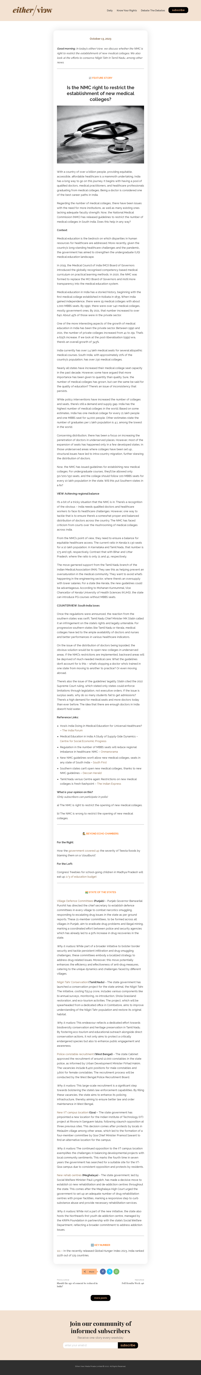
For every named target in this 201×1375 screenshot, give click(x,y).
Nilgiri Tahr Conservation (72, 982)
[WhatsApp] (116, 1272)
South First (100, 762)
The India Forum (72, 730)
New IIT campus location (72, 1112)
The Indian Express (109, 783)
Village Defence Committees (75, 900)
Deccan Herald (92, 773)
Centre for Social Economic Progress (83, 741)
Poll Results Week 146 (133, 1283)
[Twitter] (110, 1272)
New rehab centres (69, 1175)
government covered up (84, 850)
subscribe (128, 1345)
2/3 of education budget (81, 876)
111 (58, 1250)
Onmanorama (109, 751)
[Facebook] (103, 1272)
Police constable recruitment (75, 1054)
